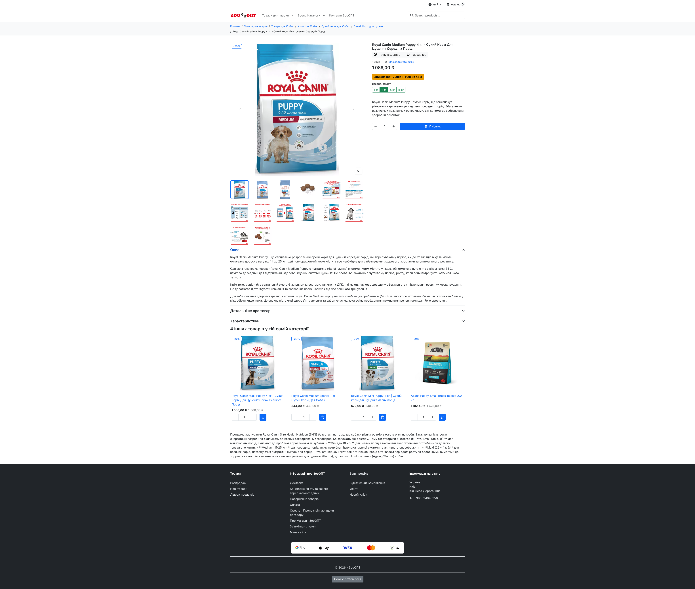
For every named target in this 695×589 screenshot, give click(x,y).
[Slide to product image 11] (331, 212)
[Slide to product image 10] (308, 212)
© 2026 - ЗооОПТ (347, 567)
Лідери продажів (242, 494)
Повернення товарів (304, 499)
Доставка (297, 483)
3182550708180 (390, 54)
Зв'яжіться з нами (302, 526)
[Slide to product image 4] (308, 189)
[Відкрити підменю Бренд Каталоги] (324, 15)
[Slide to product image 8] (262, 212)
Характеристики (244, 321)
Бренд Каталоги (309, 15)
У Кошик (432, 126)
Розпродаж (238, 483)
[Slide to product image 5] (331, 189)
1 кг (376, 89)
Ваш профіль (359, 473)
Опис (234, 250)
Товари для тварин (275, 15)
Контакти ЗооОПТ (341, 15)
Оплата (295, 504)
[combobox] (436, 15)
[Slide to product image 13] (239, 235)
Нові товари (238, 489)
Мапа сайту (298, 532)
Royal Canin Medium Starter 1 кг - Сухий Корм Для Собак (314, 398)
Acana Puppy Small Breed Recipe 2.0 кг (436, 398)
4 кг (383, 89)
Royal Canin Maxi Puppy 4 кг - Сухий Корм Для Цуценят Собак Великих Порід (257, 400)
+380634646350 (426, 498)
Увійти (354, 489)
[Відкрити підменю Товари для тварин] (292, 15)
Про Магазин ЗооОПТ (305, 520)
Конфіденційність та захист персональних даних (309, 491)
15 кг (392, 89)
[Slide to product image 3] (285, 189)
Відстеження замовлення (367, 483)
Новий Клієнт (359, 494)
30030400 (419, 54)
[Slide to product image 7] (239, 212)
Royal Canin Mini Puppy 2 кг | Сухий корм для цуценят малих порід (376, 398)
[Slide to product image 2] (262, 189)
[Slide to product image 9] (285, 212)
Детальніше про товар (250, 311)
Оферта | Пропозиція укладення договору (312, 513)
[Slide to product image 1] (239, 189)
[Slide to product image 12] (354, 212)
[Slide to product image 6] (354, 189)
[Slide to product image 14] (262, 235)
